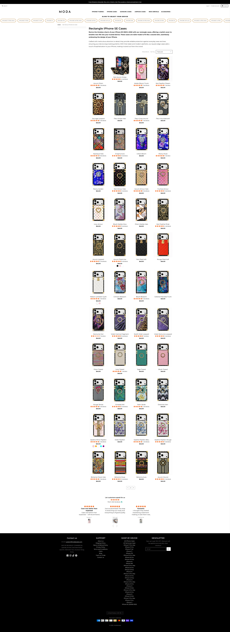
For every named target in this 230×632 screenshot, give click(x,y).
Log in (208, 6)
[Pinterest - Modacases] (76, 555)
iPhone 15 (172, 20)
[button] (113, 526)
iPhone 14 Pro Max (200, 20)
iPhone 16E (129, 20)
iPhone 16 (118, 20)
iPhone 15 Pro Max (144, 20)
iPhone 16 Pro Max (75, 20)
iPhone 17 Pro (23, 20)
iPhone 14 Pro (216, 20)
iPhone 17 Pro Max (8, 20)
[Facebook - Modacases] (67, 555)
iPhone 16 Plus (105, 20)
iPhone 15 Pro (159, 20)
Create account (215, 6)
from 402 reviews (114, 502)
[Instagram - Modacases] (70, 555)
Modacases (117, 625)
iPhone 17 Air (37, 20)
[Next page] (133, 487)
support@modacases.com (74, 542)
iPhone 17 (50, 20)
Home (59, 24)
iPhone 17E (61, 20)
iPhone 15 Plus (184, 20)
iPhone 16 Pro (91, 20)
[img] (115, 500)
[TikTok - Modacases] (73, 555)
